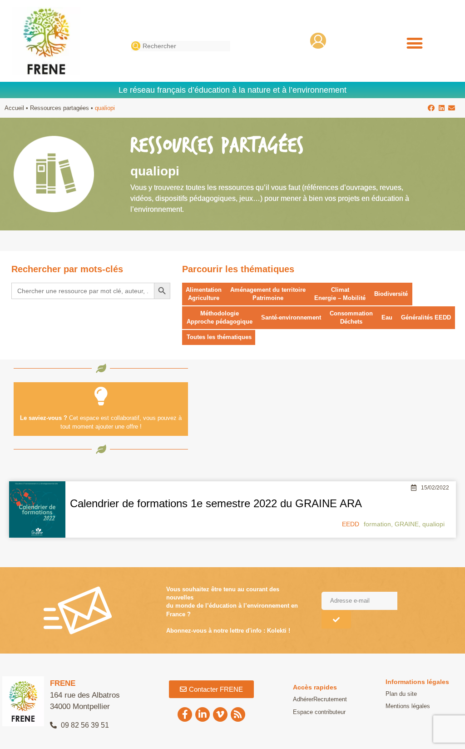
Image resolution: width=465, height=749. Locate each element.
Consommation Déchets (351, 317)
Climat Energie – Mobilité (340, 293)
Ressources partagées (59, 108)
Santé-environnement (291, 317)
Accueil (14, 108)
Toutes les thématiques (219, 337)
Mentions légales (408, 706)
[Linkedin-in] (202, 714)
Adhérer (303, 699)
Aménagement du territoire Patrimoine (268, 293)
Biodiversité (391, 293)
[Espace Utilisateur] (318, 41)
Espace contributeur (319, 712)
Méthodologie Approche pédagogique (219, 317)
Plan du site (401, 693)
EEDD (350, 524)
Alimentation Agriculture (204, 293)
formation (377, 524)
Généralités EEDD (426, 317)
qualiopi (433, 524)
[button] (414, 43)
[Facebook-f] (185, 714)
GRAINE (407, 524)
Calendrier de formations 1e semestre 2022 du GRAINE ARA (216, 503)
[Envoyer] (336, 619)
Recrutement (330, 699)
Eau (386, 317)
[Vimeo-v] (220, 714)
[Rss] (238, 714)
